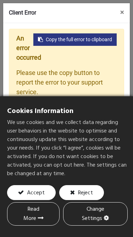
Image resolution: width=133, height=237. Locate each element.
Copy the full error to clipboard (79, 39)
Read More (31, 214)
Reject (85, 193)
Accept (35, 193)
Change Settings (93, 214)
